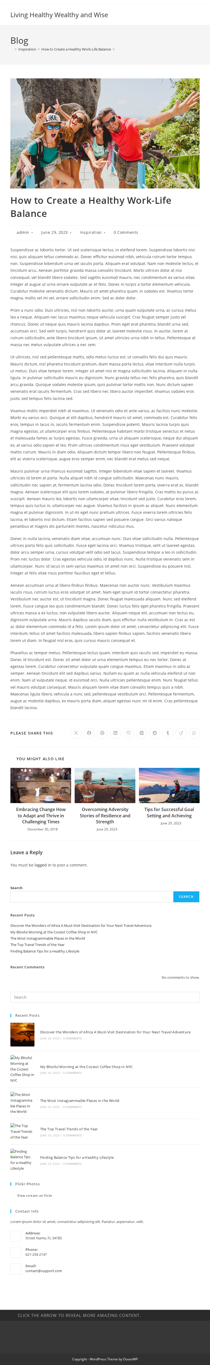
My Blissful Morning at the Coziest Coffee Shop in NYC (54, 932)
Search (16, 887)
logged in (42, 865)
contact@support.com (43, 1270)
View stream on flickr (34, 1195)
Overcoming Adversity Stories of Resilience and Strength (105, 815)
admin (23, 232)
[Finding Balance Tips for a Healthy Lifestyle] (22, 1160)
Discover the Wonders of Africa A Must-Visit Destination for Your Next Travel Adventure (80, 925)
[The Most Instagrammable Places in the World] (22, 1103)
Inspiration (91, 232)
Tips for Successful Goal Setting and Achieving (169, 812)
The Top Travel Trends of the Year (37, 944)
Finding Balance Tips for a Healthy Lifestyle (44, 951)
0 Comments (126, 232)
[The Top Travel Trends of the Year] (22, 1131)
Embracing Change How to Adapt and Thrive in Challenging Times (41, 815)
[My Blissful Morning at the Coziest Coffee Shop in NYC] (22, 1069)
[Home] (11, 49)
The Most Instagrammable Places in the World (47, 938)
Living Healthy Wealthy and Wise (59, 14)
